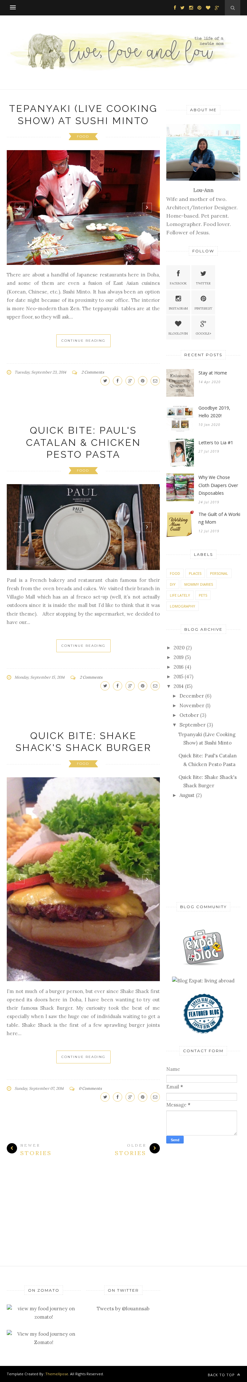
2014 (179, 686)
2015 (178, 676)
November (191, 705)
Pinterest (203, 308)
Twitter (203, 283)
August (187, 795)
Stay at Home (212, 373)
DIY (173, 584)
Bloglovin (178, 333)
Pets (203, 595)
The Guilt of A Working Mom (219, 518)
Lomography (182, 606)
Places (195, 573)
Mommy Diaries (198, 584)
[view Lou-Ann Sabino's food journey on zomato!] (44, 1317)
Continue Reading (83, 341)
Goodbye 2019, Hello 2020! (214, 412)
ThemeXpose (56, 1373)
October (189, 715)
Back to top (222, 1374)
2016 (179, 667)
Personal (219, 573)
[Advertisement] (203, 849)
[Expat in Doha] (203, 964)
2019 (179, 657)
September (192, 725)
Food (83, 136)
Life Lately (180, 595)
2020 (179, 648)
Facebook (178, 283)
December (191, 696)
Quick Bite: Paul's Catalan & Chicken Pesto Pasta (83, 442)
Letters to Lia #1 (215, 442)
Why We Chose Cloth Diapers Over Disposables (218, 485)
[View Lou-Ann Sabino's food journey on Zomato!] (44, 1342)
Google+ (203, 333)
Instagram (178, 308)
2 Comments (92, 372)
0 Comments (90, 1088)
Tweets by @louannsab (123, 1308)
